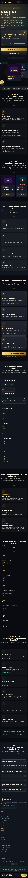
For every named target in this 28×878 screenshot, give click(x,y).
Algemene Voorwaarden (6, 854)
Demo (23, 875)
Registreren (3, 830)
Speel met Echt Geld (14, 53)
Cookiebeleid (14, 861)
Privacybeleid (4, 851)
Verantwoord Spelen (5, 847)
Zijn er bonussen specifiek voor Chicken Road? (12, 785)
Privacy (9, 861)
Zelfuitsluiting (4, 849)
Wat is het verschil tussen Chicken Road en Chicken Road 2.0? (12, 780)
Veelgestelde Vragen (5, 845)
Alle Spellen (3, 825)
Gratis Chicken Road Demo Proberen (15, 353)
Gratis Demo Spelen (15, 49)
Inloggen (3, 832)
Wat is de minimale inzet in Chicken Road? (12, 771)
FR (20, 2)
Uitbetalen (3, 839)
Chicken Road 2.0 (5, 816)
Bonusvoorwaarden (5, 835)
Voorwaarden (5, 861)
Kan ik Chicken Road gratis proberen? (11, 776)
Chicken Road (4, 814)
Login (25, 2)
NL (18, 2)
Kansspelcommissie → (6, 672)
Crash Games (4, 820)
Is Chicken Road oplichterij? (9, 761)
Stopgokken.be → (5, 724)
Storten (2, 837)
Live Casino (3, 822)
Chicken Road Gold (5, 818)
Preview (8, 194)
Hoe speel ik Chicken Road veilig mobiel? (12, 789)
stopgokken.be (6, 869)
